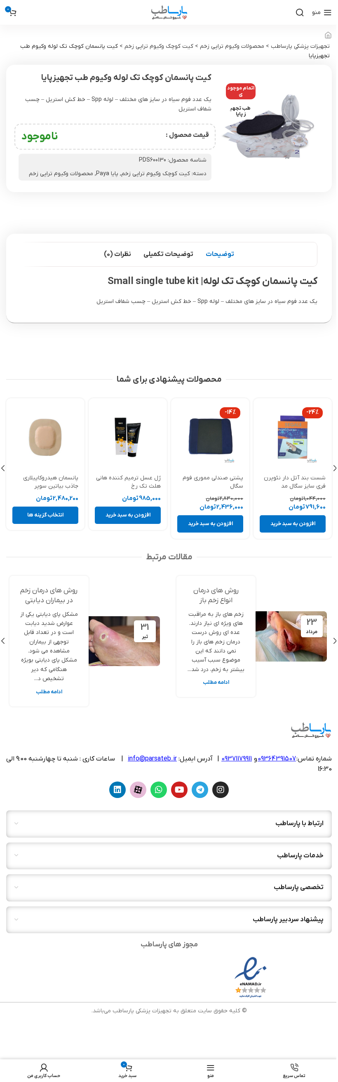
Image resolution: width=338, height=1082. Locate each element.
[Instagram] (220, 790)
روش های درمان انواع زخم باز (216, 595)
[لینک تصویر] (250, 977)
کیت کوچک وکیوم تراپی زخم (158, 46)
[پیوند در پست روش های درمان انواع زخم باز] (289, 636)
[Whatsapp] (158, 790)
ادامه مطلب (216, 682)
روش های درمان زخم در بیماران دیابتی (48, 595)
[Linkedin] (117, 790)
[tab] (220, 254)
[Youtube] (179, 790)
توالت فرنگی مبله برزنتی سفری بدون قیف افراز (49, 482)
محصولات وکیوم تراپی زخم (232, 46)
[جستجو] (299, 12)
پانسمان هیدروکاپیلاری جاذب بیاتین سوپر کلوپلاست (133, 486)
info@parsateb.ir (152, 759)
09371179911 (236, 759)
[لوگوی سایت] (169, 12)
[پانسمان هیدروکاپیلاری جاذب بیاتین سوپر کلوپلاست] (128, 437)
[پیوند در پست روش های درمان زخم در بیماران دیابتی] (122, 641)
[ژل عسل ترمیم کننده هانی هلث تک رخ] (210, 437)
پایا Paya (107, 174)
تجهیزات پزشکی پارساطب (300, 46)
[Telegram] (200, 790)
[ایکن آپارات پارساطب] (138, 790)
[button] (293, 524)
